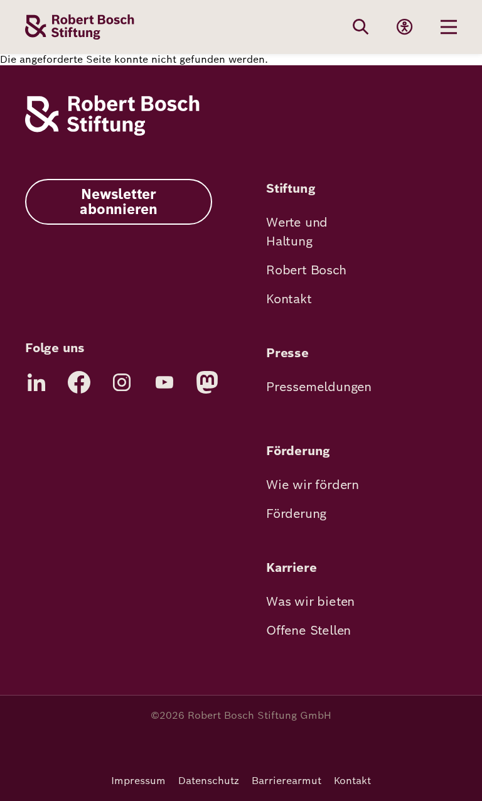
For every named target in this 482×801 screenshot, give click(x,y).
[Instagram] (121, 382)
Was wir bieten (310, 601)
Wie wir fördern (312, 484)
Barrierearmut (286, 780)
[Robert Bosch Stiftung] (112, 132)
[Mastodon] (207, 382)
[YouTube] (164, 382)
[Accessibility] (404, 27)
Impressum (138, 780)
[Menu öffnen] (448, 27)
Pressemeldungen (319, 387)
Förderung (296, 513)
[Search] (361, 27)
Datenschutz (208, 780)
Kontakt (289, 299)
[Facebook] (79, 382)
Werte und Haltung (297, 231)
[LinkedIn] (36, 382)
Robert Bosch (306, 270)
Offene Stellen (308, 630)
